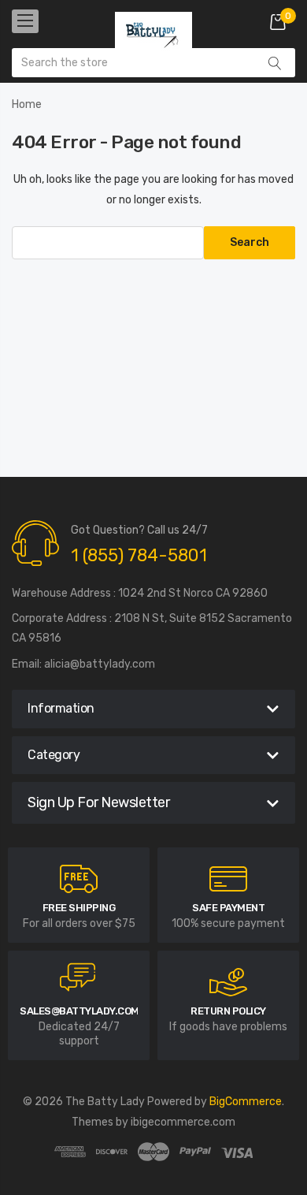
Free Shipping (79, 908)
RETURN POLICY (228, 1011)
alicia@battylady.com (99, 664)
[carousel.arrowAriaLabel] (79, 879)
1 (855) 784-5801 (139, 555)
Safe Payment (228, 908)
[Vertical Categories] (25, 21)
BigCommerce (245, 1101)
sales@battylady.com (79, 1011)
